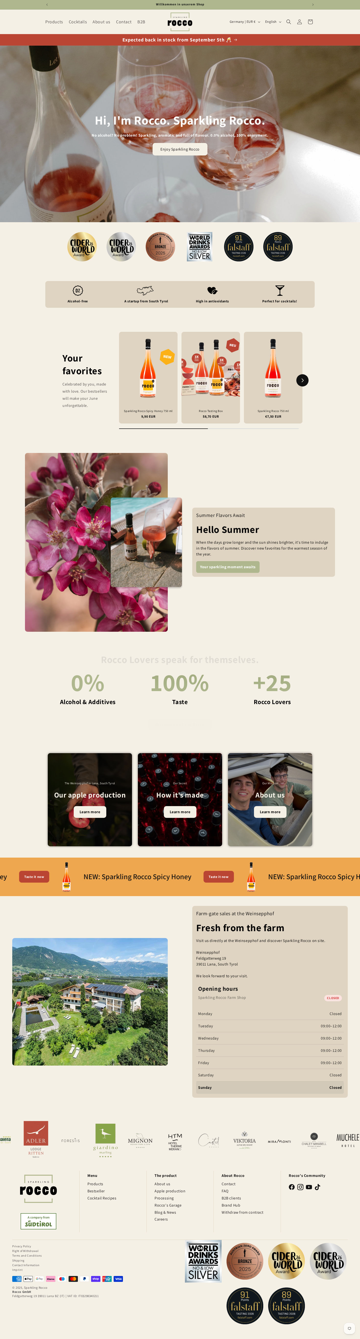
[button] (288, 21)
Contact (228, 1183)
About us (162, 1183)
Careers (161, 1219)
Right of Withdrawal (25, 1251)
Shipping (18, 1260)
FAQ (225, 1191)
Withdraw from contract (242, 1212)
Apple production (170, 1191)
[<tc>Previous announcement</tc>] (47, 4)
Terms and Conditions (27, 1255)
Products (95, 1183)
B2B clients (231, 1198)
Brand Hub (231, 1205)
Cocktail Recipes (102, 1198)
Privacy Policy (21, 1246)
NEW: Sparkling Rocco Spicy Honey (74, 876)
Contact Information (25, 1265)
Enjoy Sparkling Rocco (180, 149)
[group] (148, 378)
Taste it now (156, 877)
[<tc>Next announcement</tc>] (313, 4)
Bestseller (96, 1191)
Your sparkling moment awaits (228, 566)
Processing (164, 1198)
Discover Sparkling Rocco (180, 719)
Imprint (17, 1270)
